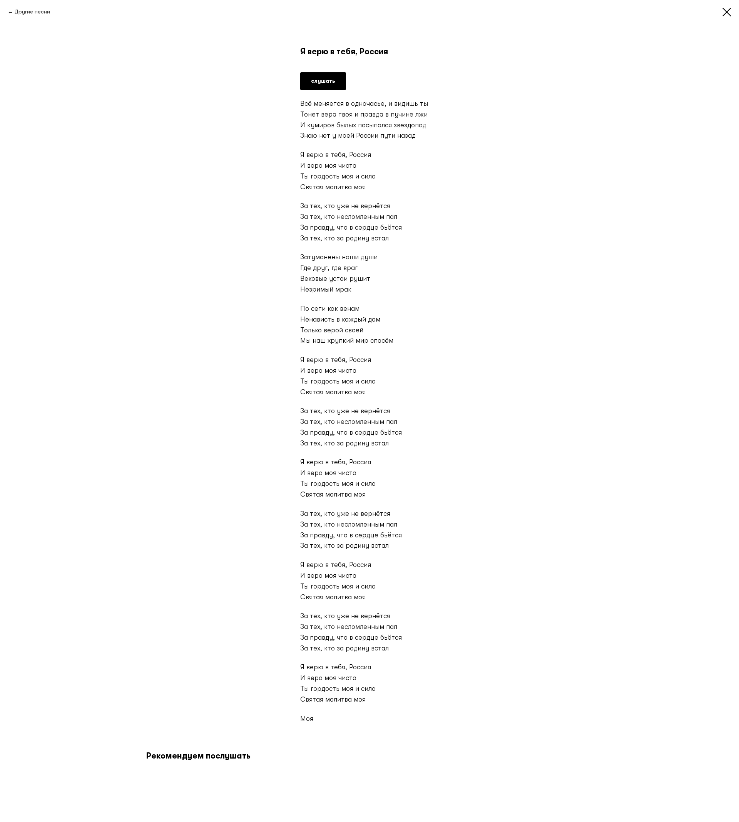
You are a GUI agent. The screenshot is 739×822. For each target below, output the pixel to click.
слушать (323, 81)
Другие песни (32, 11)
